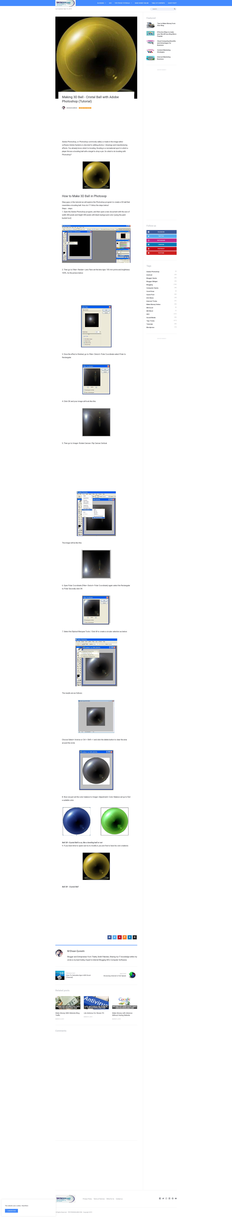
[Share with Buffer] (135, 937)
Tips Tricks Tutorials (122, 3)
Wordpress (150, 327)
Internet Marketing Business (163, 58)
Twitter (161, 236)
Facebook (161, 232)
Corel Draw (150, 291)
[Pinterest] (173, 1198)
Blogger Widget (151, 281)
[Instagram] (166, 1198)
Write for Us (110, 1199)
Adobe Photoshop (85, 108)
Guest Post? (172, 3)
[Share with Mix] (125, 937)
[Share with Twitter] (115, 937)
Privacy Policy (87, 1199)
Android (149, 275)
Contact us (119, 1199)
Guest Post (150, 295)
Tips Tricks (150, 321)
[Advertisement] (96, 127)
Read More (25, 1206)
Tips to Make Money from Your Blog (166, 24)
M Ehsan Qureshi (72, 108)
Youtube (161, 253)
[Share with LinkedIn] (130, 937)
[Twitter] (163, 1198)
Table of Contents (158, 3)
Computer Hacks (152, 288)
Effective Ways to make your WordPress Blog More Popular (166, 34)
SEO (110, 3)
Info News (150, 298)
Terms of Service (99, 1199)
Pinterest (161, 248)
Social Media (151, 317)
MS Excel (149, 308)
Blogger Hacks (151, 278)
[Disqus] (96, 1058)
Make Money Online (142, 3)
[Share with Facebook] (109, 937)
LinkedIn (161, 244)
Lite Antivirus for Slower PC (94, 1013)
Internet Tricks (151, 301)
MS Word (149, 311)
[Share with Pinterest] (120, 937)
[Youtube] (176, 1198)
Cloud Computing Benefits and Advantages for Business (166, 43)
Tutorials (149, 324)
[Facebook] (160, 1198)
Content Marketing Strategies (163, 51)
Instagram (161, 240)
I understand (11, 1210)
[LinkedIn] (169, 1198)
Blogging (100, 3)
